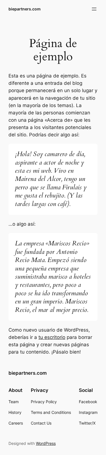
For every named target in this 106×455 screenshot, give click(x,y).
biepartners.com (24, 8)
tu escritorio (51, 337)
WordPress (46, 443)
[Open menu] (94, 9)
